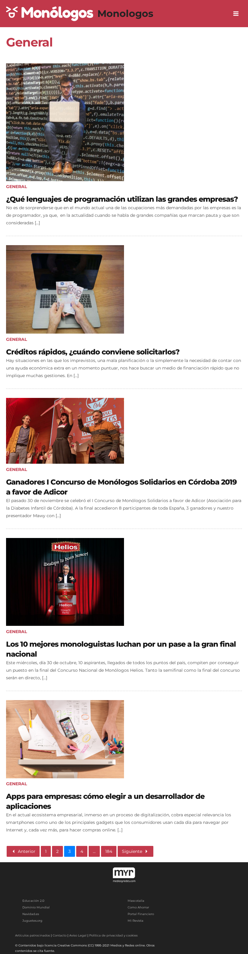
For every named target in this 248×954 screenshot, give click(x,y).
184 (108, 851)
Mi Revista (135, 921)
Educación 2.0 (33, 901)
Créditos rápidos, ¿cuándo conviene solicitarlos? (92, 351)
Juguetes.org (32, 921)
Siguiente (132, 851)
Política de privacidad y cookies (113, 935)
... (94, 851)
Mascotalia (136, 901)
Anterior (26, 851)
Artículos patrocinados (32, 935)
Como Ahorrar (138, 907)
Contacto (60, 935)
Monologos (125, 13)
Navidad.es (30, 914)
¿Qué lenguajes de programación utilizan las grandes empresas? (122, 199)
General (16, 186)
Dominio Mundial (36, 907)
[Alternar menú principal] (236, 14)
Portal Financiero (141, 914)
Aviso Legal (77, 935)
